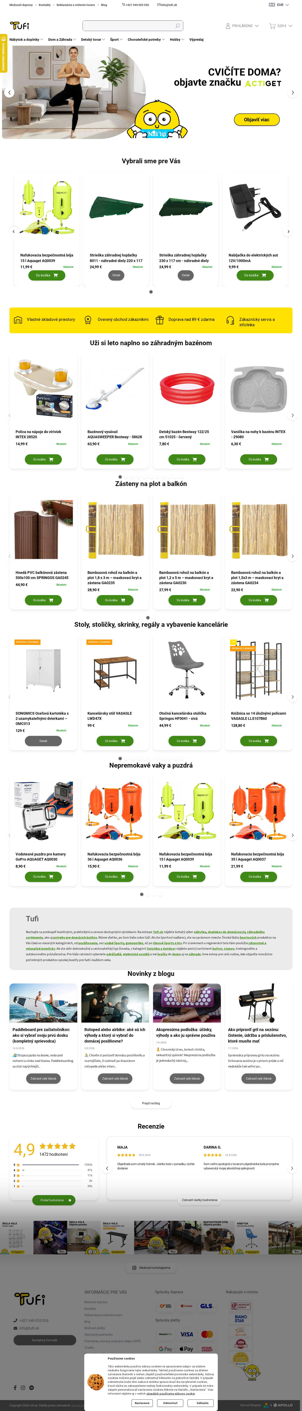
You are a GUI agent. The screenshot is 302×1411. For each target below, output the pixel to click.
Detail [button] (116, 275)
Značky (89, 1347)
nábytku (200, 932)
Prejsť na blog (151, 1103)
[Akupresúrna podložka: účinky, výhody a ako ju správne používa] (187, 1003)
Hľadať (177, 25)
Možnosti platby (94, 1328)
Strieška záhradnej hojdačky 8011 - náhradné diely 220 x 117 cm (116, 258)
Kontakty (45, 5)
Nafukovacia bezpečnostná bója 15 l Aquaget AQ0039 (46, 258)
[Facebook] (15, 1388)
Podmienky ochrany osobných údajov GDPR (112, 1341)
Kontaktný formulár (45, 1340)
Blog (104, 5)
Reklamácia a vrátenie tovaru (76, 5)
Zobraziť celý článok (43, 1078)
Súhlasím (203, 1403)
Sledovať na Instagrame (154, 1267)
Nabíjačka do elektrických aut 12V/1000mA (253, 258)
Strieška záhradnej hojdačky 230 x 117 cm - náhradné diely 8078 (184, 258)
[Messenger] (31, 1388)
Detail (43, 741)
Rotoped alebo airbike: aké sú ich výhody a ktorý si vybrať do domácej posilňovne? (114, 1035)
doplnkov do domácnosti (226, 932)
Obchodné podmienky (98, 1334)
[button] (12, 92)
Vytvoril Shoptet (250, 1405)
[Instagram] (23, 1388)
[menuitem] (26, 39)
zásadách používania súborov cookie (170, 1393)
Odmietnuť (170, 1403)
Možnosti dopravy (21, 5)
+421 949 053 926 (33, 1320)
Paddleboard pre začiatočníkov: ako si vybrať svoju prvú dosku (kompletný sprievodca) (41, 1035)
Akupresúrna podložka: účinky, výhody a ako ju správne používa (185, 1032)
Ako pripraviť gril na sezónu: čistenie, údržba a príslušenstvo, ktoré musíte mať (257, 1035)
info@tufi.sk (29, 1328)
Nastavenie (142, 1403)
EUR (280, 5)
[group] (47, 229)
